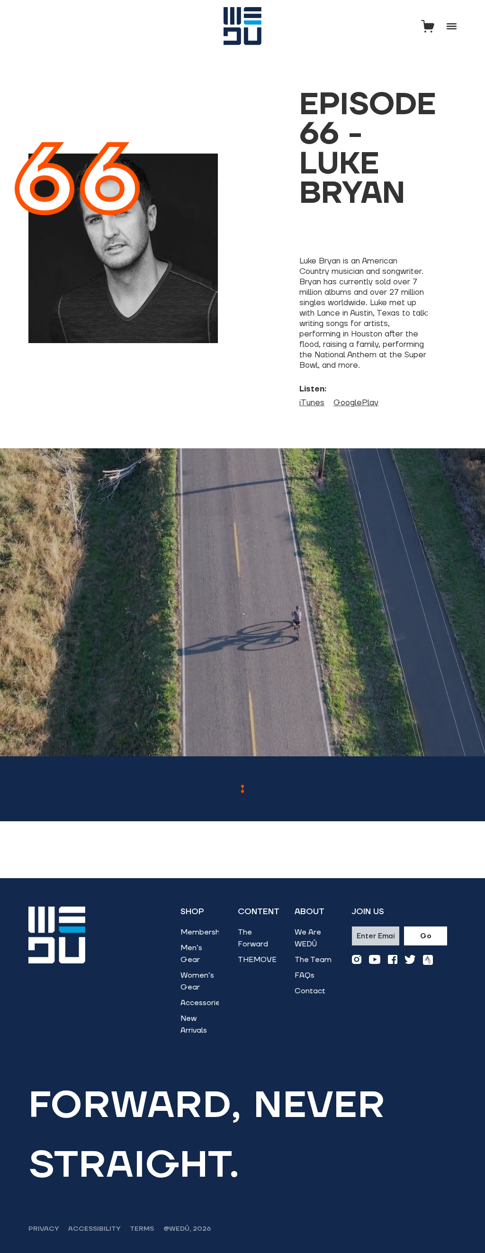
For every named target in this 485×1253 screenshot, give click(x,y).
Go (425, 936)
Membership (203, 932)
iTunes (311, 403)
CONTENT (258, 912)
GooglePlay (355, 403)
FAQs (304, 975)
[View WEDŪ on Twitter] (410, 960)
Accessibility (94, 1229)
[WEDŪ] (242, 26)
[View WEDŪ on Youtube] (374, 960)
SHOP (192, 912)
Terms (142, 1229)
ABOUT (309, 912)
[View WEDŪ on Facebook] (392, 960)
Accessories (202, 1003)
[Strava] (428, 960)
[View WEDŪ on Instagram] (356, 960)
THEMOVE (257, 959)
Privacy (43, 1229)
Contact (310, 991)
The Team (313, 959)
